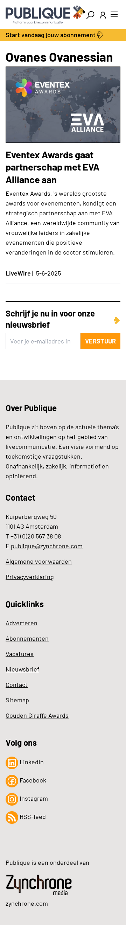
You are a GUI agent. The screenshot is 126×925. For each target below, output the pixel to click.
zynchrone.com (27, 903)
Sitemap (17, 700)
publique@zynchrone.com (47, 546)
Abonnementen (27, 638)
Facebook (32, 780)
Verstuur (100, 341)
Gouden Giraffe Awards (37, 715)
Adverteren (21, 623)
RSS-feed (32, 816)
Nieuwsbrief (22, 669)
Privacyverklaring (30, 576)
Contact (17, 684)
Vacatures (20, 654)
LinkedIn (31, 762)
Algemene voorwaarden (39, 561)
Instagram (33, 798)
